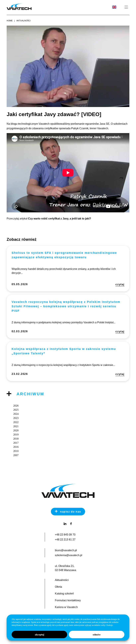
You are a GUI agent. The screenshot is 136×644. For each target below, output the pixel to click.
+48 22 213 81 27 (65, 539)
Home (10, 20)
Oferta (58, 587)
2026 (16, 405)
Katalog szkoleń (64, 593)
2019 (16, 434)
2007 (16, 455)
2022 (16, 422)
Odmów (97, 634)
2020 (16, 430)
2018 (16, 438)
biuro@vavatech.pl (66, 550)
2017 (16, 442)
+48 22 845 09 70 (65, 534)
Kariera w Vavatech (66, 607)
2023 (16, 418)
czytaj (119, 284)
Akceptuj (39, 634)
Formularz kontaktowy (68, 600)
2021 (16, 426)
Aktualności (23, 20)
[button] (126, 7)
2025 (16, 409)
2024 (16, 413)
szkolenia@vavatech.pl (68, 555)
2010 (16, 451)
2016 (16, 447)
